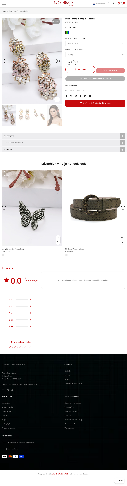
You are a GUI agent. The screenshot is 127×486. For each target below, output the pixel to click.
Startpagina (6, 403)
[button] (99, 4)
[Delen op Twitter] (71, 96)
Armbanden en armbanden (73, 384)
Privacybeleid (69, 407)
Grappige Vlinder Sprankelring (13, 249)
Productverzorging (8, 428)
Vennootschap (69, 428)
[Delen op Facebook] (66, 96)
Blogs (4, 420)
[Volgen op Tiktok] (12, 389)
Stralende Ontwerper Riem (74, 249)
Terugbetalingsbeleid (71, 411)
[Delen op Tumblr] (80, 96)
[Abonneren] (58, 448)
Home (4, 11)
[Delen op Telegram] (85, 96)
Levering (67, 415)
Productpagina (7, 411)
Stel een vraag (71, 85)
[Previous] (6, 61)
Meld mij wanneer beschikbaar (95, 79)
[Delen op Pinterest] (76, 96)
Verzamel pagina (7, 407)
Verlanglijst (6, 424)
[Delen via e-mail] (90, 96)
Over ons (5, 415)
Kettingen (67, 375)
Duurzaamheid (69, 424)
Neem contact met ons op (73, 420)
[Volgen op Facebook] (3, 389)
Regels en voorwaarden (72, 403)
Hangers (67, 379)
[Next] (58, 61)
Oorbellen (67, 371)
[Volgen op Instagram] (8, 389)
